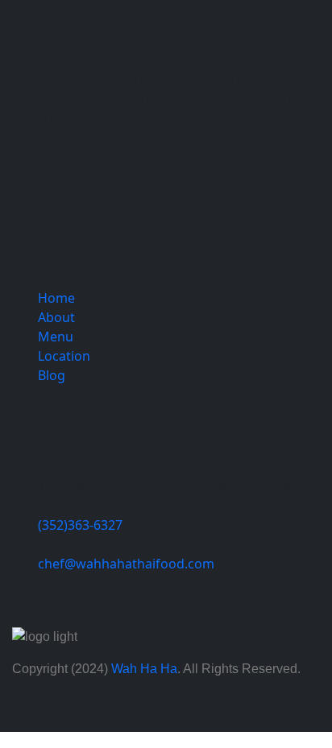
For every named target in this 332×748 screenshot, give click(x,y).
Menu (55, 336)
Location (64, 356)
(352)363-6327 (80, 525)
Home (56, 298)
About (56, 317)
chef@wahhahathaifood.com (126, 563)
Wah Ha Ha (144, 669)
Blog (51, 375)
